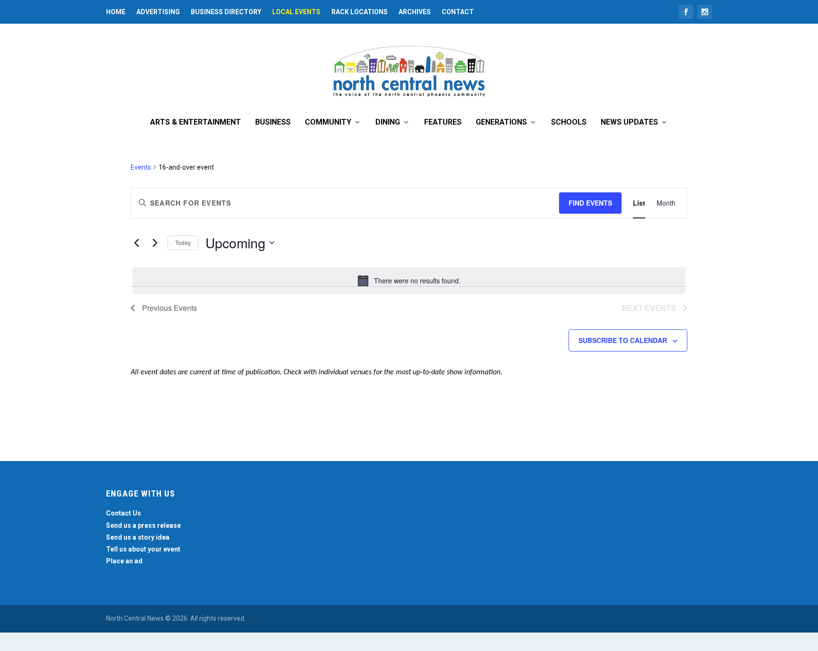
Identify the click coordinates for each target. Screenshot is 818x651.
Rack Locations (359, 12)
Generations (501, 122)
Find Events (590, 203)
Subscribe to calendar (622, 340)
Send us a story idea (137, 537)
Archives (415, 12)
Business (273, 122)
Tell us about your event (143, 549)
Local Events (296, 12)
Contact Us (123, 513)
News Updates (629, 122)
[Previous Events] (136, 242)
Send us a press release (143, 525)
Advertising (158, 12)
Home (115, 12)
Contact (458, 12)
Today (183, 242)
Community (328, 122)
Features (443, 122)
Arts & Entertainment (195, 122)
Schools (569, 122)
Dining (387, 122)
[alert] (409, 280)
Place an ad (124, 561)
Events (141, 167)
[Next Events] (154, 242)
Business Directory (226, 12)
